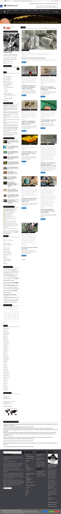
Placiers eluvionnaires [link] (30, 458)
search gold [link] (50, 203)
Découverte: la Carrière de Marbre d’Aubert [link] (33, 58)
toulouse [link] (35, 82)
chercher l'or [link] (45, 78)
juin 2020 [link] (4, 362)
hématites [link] (27, 236)
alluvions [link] (23, 235)
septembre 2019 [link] (6, 377)
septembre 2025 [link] (6, 328)
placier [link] (55, 81)
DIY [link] (4, 96)
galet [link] (49, 148)
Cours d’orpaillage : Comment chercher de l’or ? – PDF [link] (49, 120)
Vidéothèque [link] (5, 100)
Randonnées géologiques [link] (25, 50)
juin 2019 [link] (4, 381)
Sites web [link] (5, 90)
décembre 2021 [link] (5, 350)
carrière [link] (28, 53)
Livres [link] (5, 88)
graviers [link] (44, 153)
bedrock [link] (42, 190)
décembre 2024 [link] (5, 332)
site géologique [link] (41, 54)
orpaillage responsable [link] (28, 192)
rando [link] (34, 54)
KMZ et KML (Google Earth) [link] (8, 87)
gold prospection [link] (43, 152)
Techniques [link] (28, 10)
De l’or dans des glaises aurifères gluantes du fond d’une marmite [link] (48, 211)
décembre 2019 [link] (5, 372)
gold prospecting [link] (35, 190)
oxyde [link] (32, 239)
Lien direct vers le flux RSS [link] (41, 471)
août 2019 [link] (4, 378)
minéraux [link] (34, 236)
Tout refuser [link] (57, 511)
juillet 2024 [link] (5, 337)
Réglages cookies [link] (45, 511)
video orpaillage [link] (14, 302)
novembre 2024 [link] (5, 334)
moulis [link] (29, 54)
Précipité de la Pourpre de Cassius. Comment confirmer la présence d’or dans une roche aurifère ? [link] (10, 109)
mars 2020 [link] (5, 367)
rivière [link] (22, 244)
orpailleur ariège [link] (52, 81)
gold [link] (28, 190)
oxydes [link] (34, 239)
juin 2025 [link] (4, 329)
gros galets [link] (47, 153)
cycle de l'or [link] (29, 147)
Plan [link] (7, 12)
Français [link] (7, 0)
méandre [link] (51, 153)
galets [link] (51, 148)
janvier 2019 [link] (5, 389)
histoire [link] (23, 114)
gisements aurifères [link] (48, 149)
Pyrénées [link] (32, 54)
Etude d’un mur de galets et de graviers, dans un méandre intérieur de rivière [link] (48, 164)
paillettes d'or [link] (52, 198)
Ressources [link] (35, 10)
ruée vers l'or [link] (26, 117)
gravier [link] (54, 152)
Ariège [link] (23, 53)
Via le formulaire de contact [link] (52, 506)
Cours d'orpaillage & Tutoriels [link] (26, 75)
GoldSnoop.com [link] (29, 77)
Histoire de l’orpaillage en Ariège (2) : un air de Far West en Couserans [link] (48, 88)
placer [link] (45, 155)
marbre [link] (42, 53)
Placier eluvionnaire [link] (6, 79)
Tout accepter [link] (51, 511)
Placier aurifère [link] (43, 82)
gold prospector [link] (48, 152)
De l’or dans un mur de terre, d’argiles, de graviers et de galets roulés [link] (29, 200)
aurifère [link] (45, 147)
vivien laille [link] (29, 148)
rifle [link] (50, 116)
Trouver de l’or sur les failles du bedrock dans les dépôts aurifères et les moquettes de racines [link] (22, 1)
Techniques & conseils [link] (34, 75)
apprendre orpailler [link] (12, 269)
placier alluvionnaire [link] (51, 155)
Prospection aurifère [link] (6, 81)
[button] (11, 10)
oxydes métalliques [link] (24, 240)
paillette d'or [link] (45, 198)
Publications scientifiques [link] (7, 82)
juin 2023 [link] (4, 347)
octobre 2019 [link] (5, 375)
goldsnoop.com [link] (34, 147)
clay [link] (45, 191)
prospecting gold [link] (50, 158)
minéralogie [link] (31, 236)
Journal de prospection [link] (44, 144)
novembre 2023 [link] (5, 342)
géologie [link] (40, 53)
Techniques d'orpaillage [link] (8, 98)
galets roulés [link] (54, 148)
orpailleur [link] (48, 81)
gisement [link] (32, 78)
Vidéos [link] (23, 10)
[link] (1, 6)
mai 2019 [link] (4, 383)
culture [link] (30, 78)
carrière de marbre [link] (32, 53)
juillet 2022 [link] (5, 348)
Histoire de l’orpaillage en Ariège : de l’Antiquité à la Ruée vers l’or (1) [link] (28, 122)
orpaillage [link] (27, 81)
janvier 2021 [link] (5, 355)
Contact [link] (47, 10)
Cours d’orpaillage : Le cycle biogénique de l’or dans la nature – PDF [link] (29, 153)
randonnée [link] (37, 54)
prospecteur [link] (23, 82)
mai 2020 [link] (4, 364)
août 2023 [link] (4, 345)
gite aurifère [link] (53, 149)
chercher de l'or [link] (48, 147)
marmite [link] (42, 114)
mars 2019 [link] (5, 386)
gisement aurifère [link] (43, 149)
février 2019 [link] (5, 388)
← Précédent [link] (23, 259)
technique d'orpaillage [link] (44, 204)
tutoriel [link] (13, 300)
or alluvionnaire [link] (24, 81)
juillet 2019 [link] (5, 380)
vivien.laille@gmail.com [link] (9, 61)
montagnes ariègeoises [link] (25, 54)
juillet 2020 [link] (5, 361)
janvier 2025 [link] (5, 331)
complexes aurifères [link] (25, 147)
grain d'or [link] (51, 152)
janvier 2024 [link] (5, 339)
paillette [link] (42, 198)
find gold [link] (48, 191)
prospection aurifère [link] (28, 82)
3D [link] (20, 10)
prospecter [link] (33, 81)
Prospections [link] (8, 10)
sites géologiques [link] (46, 54)
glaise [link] (50, 191)
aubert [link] (25, 53)
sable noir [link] (14, 299)
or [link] (11, 280)
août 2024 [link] (4, 336)
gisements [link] (35, 78)
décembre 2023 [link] (5, 340)
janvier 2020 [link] (5, 370)
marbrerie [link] (49, 53)
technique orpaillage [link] (49, 204)
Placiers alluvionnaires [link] (30, 456)
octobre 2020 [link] (5, 359)
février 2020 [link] (5, 369)
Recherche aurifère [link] (52, 159)
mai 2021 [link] (4, 353)
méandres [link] (54, 153)
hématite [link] (24, 236)
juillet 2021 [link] (5, 351)
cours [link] (14, 274)
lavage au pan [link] (29, 191)
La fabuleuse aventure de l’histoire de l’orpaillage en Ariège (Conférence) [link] (29, 87)
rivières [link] (25, 244)
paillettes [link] (48, 198)
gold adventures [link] (43, 192)
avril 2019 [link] (4, 385)
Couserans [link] (36, 53)
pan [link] (47, 115)
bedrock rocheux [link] (45, 190)
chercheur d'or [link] (27, 78)
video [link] (10, 302)
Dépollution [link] (42, 10)
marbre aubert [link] (46, 53)
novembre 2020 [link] (5, 358)
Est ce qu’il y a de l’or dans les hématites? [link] (29, 248)
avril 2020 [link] (4, 366)
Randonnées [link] (16, 10)
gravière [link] (42, 153)
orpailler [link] (30, 81)
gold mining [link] (30, 190)
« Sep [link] (4, 322)
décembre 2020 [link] (5, 356)
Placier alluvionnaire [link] (51, 144)
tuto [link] (9, 300)
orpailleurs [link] (42, 155)
